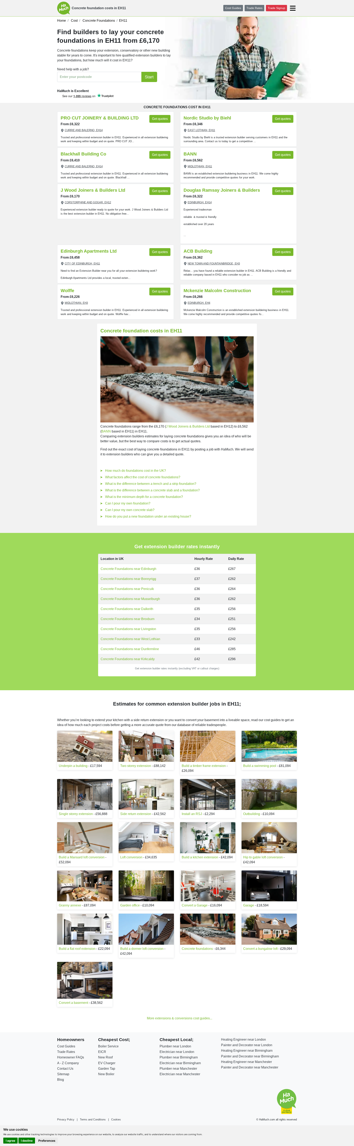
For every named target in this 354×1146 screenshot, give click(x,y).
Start (149, 77)
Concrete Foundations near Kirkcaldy (128, 659)
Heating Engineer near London (243, 1039)
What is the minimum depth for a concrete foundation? (144, 497)
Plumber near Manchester (178, 1068)
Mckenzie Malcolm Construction (217, 290)
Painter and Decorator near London (246, 1045)
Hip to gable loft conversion (263, 857)
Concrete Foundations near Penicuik (127, 589)
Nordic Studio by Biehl (207, 117)
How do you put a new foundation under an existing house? (148, 516)
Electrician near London (177, 1052)
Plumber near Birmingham (179, 1057)
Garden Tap (106, 1068)
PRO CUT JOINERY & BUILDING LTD (100, 117)
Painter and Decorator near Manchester (249, 1067)
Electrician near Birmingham (180, 1063)
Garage (248, 905)
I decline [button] (27, 1140)
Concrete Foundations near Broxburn (127, 619)
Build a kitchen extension (200, 857)
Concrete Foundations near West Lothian (130, 639)
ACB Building (198, 251)
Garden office (130, 905)
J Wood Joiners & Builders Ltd (93, 190)
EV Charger (106, 1063)
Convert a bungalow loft (260, 948)
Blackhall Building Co (83, 153)
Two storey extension (135, 766)
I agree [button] (10, 1140)
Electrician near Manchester (180, 1074)
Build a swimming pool (259, 766)
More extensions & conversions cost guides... (179, 1018)
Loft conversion (131, 857)
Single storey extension (76, 814)
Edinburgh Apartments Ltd (89, 251)
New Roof (105, 1057)
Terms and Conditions (93, 1119)
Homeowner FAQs (70, 1057)
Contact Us (65, 1068)
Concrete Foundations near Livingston (128, 629)
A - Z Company (68, 1063)
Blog (60, 1079)
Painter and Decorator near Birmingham (250, 1056)
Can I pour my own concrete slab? (129, 510)
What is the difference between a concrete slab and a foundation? (152, 490)
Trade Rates (254, 8)
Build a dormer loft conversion (141, 948)
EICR (102, 1052)
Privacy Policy (65, 1119)
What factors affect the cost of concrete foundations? (142, 477)
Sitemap (63, 1074)
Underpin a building (73, 766)
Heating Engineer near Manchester (246, 1062)
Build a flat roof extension (77, 948)
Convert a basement (73, 1002)
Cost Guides (233, 8)
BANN (190, 153)
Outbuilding (251, 814)
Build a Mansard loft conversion (81, 857)
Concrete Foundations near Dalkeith (127, 609)
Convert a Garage (195, 905)
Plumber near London (175, 1046)
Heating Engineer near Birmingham (246, 1050)
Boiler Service (108, 1046)
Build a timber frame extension (204, 766)
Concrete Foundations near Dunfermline (130, 649)
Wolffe (67, 290)
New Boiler (106, 1074)
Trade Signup (276, 8)
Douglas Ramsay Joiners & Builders (222, 190)
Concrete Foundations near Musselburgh (130, 599)
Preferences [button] (46, 1140)
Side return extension (135, 814)
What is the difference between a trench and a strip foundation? (150, 483)
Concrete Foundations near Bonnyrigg (128, 579)
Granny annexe (70, 905)
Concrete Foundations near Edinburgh (128, 569)
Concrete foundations (197, 948)
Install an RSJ (192, 814)
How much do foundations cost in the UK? (135, 470)
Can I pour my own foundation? (127, 503)
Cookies (116, 1119)
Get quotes (160, 118)
